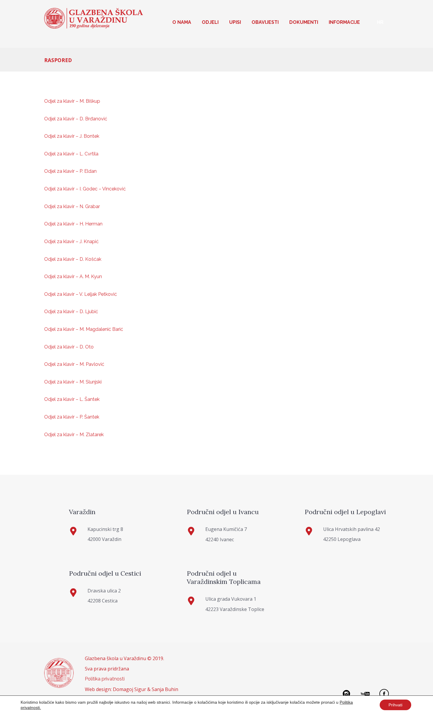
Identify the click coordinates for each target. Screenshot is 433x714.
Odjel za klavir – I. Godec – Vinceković (85, 189)
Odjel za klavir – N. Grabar (72, 206)
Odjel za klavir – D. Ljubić (71, 311)
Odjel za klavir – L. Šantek (72, 399)
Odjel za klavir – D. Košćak (72, 259)
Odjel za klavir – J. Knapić (71, 241)
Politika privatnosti (105, 679)
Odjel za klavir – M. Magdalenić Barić (83, 329)
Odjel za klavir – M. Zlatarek (74, 434)
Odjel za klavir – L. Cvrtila (71, 154)
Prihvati (395, 705)
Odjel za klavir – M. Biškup (72, 101)
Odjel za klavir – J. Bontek (71, 136)
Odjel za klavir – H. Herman (73, 224)
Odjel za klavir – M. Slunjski (73, 382)
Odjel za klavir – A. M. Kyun (73, 276)
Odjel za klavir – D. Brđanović (75, 119)
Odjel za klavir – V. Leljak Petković (80, 294)
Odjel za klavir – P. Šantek (71, 417)
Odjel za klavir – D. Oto (69, 347)
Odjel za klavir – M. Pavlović (74, 364)
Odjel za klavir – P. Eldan (70, 171)
